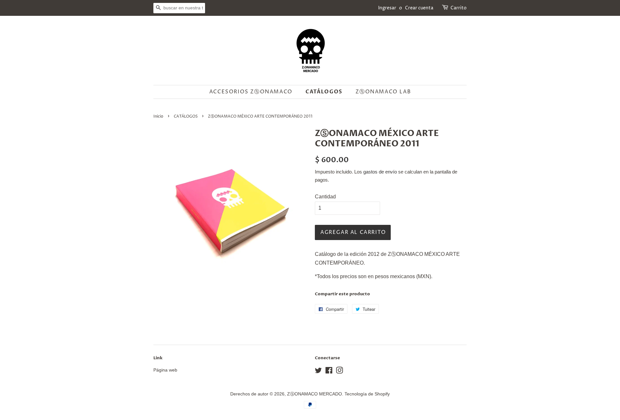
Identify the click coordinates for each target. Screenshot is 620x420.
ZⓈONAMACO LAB (383, 91)
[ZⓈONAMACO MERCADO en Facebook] (329, 371)
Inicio (158, 116)
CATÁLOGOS (186, 116)
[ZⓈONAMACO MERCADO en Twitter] (318, 371)
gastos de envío (380, 171)
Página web (165, 370)
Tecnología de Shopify (367, 394)
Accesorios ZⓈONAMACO (251, 91)
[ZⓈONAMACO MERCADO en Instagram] (339, 371)
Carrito (458, 8)
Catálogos (323, 91)
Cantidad (325, 196)
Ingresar (387, 8)
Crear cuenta (419, 8)
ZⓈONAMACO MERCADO (314, 394)
